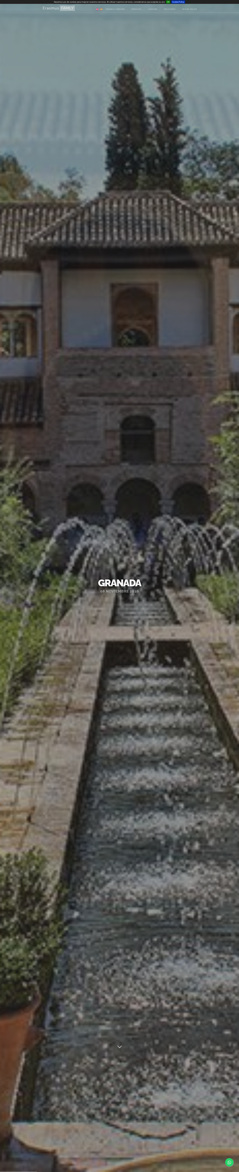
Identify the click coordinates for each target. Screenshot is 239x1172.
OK (168, 2)
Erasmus (58, 8)
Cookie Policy (178, 2)
